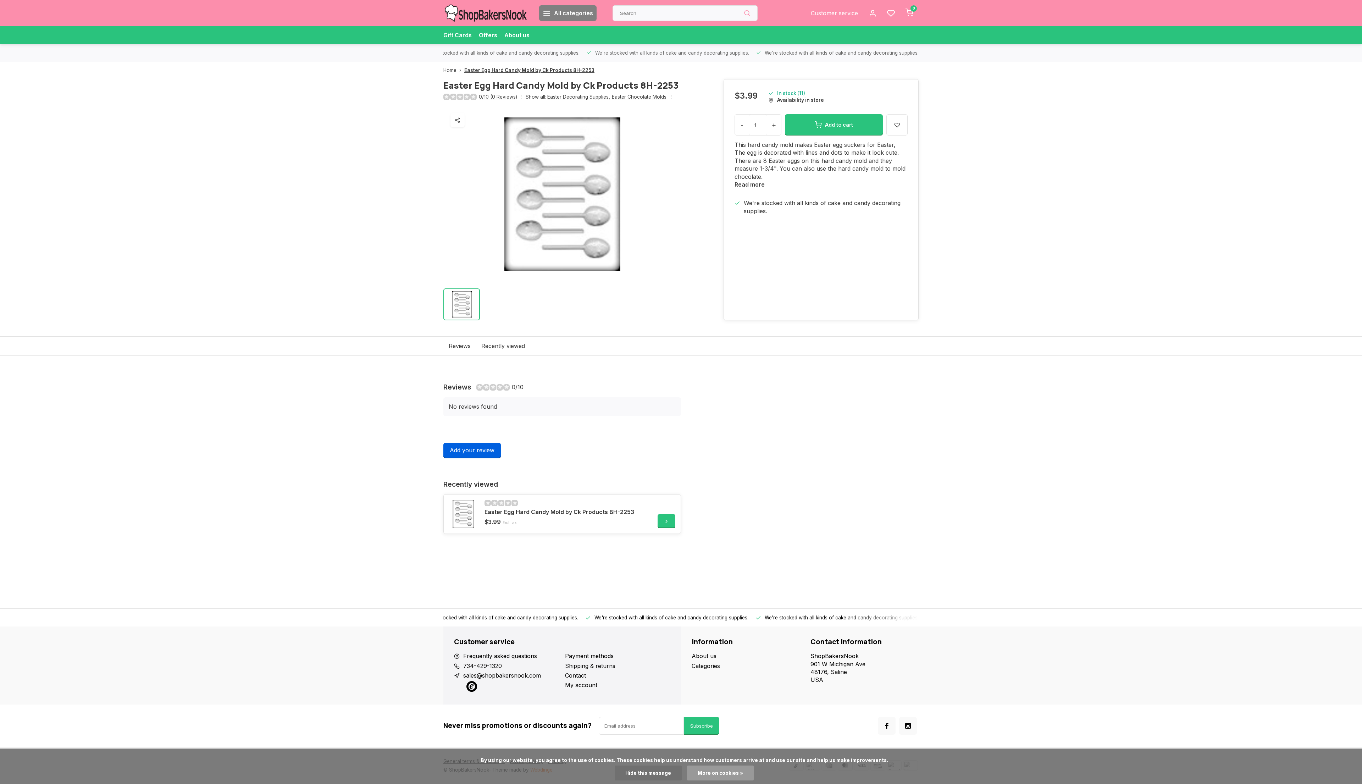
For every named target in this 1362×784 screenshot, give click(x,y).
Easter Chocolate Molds (639, 97)
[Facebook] (887, 726)
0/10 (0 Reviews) (498, 97)
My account (581, 685)
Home (449, 70)
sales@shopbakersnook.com (502, 675)
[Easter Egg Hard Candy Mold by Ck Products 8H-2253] (463, 514)
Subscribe (701, 726)
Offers (488, 35)
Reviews (460, 345)
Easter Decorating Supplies (578, 97)
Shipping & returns (590, 665)
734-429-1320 (482, 665)
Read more (750, 184)
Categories (706, 665)
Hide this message (648, 773)
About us (517, 35)
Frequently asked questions (500, 655)
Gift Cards (457, 35)
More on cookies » (720, 773)
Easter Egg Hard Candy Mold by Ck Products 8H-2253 (529, 70)
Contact (575, 675)
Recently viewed (503, 345)
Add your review (472, 450)
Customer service (834, 13)
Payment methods (589, 655)
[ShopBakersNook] (485, 13)
